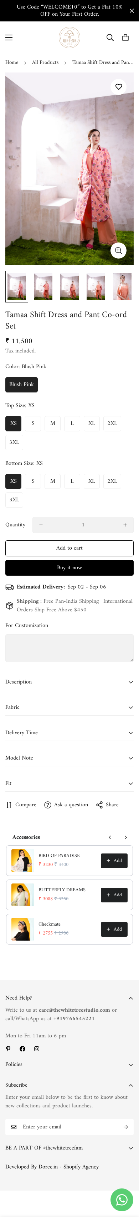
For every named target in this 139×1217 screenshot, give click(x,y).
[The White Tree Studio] (69, 37)
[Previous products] (110, 837)
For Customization (26, 625)
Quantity (15, 525)
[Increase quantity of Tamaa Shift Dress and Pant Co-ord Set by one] (125, 525)
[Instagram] (37, 1049)
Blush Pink (21, 385)
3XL (14, 442)
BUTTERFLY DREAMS (62, 890)
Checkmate (49, 924)
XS (13, 424)
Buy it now (69, 568)
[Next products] (126, 837)
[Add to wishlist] (118, 87)
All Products (45, 62)
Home (11, 62)
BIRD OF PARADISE (59, 856)
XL (91, 424)
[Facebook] (22, 1049)
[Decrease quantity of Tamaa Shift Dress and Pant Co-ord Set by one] (41, 525)
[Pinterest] (8, 1049)
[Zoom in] (118, 250)
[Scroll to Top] (126, 1179)
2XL (112, 424)
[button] (125, 37)
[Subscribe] (126, 1127)
